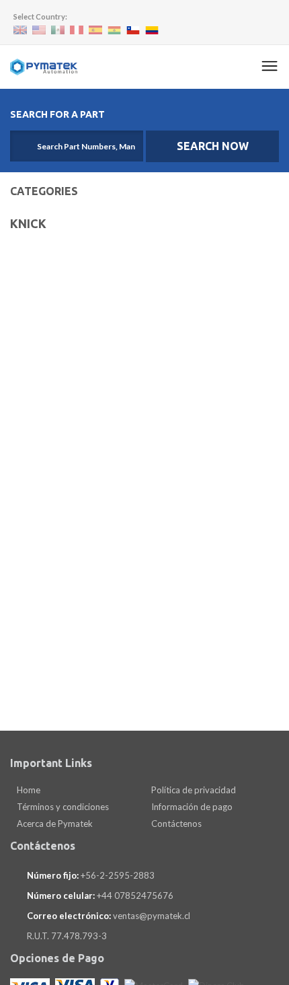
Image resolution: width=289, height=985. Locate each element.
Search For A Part (57, 114)
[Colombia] (152, 30)
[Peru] (76, 30)
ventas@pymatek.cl (151, 915)
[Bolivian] (114, 30)
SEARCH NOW (213, 146)
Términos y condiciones (62, 806)
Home (27, 790)
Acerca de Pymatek (54, 823)
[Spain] (95, 30)
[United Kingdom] (20, 30)
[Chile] (133, 30)
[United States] (39, 30)
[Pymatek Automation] (43, 67)
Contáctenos (175, 823)
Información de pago (191, 806)
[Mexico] (58, 30)
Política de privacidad (192, 790)
